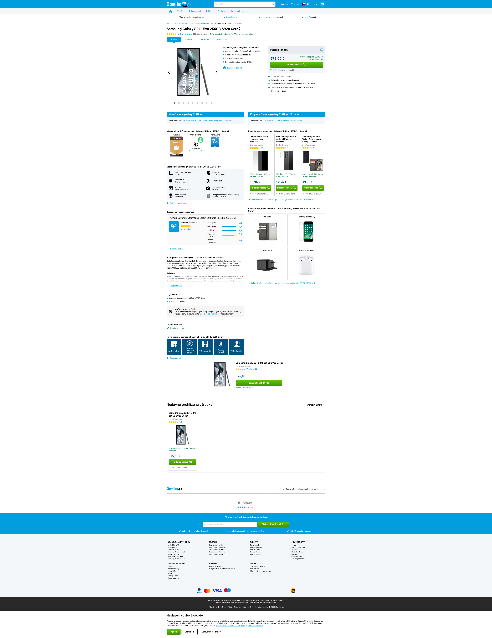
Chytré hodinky (296, 556)
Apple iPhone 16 (173, 547)
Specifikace (202, 120)
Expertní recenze (189, 120)
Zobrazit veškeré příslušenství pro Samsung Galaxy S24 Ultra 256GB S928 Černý (283, 199)
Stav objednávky (173, 569)
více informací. (271, 603)
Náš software (254, 569)
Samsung (184, 23)
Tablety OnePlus (255, 554)
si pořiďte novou (210, 314)
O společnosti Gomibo (257, 566)
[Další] (216, 72)
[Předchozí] (169, 72)
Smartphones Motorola (217, 552)
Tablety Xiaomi (255, 550)
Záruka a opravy (173, 578)
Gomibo (253, 564)
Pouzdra (294, 545)
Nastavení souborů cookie (243, 607)
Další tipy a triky (176, 358)
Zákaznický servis (239, 11)
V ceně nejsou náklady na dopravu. (272, 601)
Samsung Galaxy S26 (175, 550)
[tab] (174, 103)
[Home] (171, 11)
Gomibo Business (215, 566)
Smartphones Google (216, 554)
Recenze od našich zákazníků (221, 120)
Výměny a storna (173, 576)
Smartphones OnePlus (216, 550)
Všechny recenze (176, 249)
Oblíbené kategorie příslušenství (289, 120)
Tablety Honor (255, 552)
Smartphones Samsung (217, 547)
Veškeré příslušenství (298, 559)
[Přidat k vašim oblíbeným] (321, 49)
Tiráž (230, 607)
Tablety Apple (254, 545)
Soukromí (223, 607)
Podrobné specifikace (178, 203)
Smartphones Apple (216, 545)
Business (222, 11)
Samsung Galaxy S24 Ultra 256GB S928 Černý (227, 23)
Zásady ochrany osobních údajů (261, 571)
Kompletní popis (176, 286)
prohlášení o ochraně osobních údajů (230, 626)
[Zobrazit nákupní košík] (322, 4)
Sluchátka (294, 554)
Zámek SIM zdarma (234, 68)
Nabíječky (294, 550)
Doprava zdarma (262, 193)
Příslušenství (195, 11)
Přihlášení (295, 4)
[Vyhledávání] (273, 4)
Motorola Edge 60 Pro (175, 556)
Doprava (170, 573)
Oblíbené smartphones (179, 542)
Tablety (209, 11)
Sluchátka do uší (297, 552)
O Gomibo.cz (213, 607)
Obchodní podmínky (261, 607)
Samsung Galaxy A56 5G (176, 552)
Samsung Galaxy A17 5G (176, 559)
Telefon (180, 11)
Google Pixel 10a (173, 554)
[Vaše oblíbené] (316, 4)
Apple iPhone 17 (173, 545)
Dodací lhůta (172, 571)
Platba (170, 566)
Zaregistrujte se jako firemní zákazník (222, 569)
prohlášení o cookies (255, 626)
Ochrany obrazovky (298, 547)
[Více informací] (293, 70)
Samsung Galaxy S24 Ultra (199, 23)
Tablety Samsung (256, 547)
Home (169, 23)
